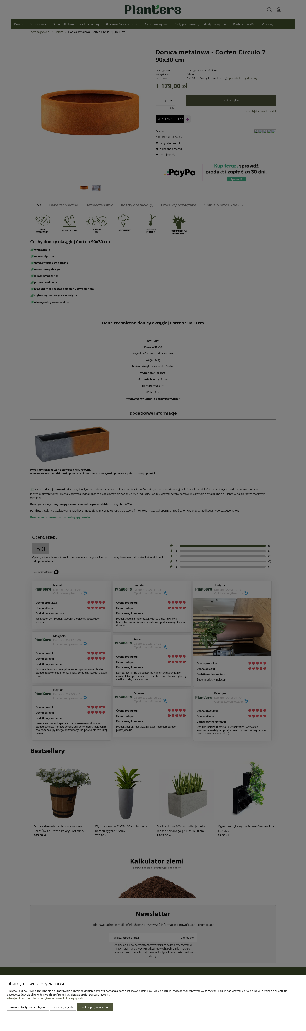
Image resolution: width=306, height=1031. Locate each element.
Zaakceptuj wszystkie (94, 1007)
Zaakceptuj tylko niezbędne (28, 1007)
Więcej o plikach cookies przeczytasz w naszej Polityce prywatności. (48, 998)
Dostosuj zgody (63, 1007)
